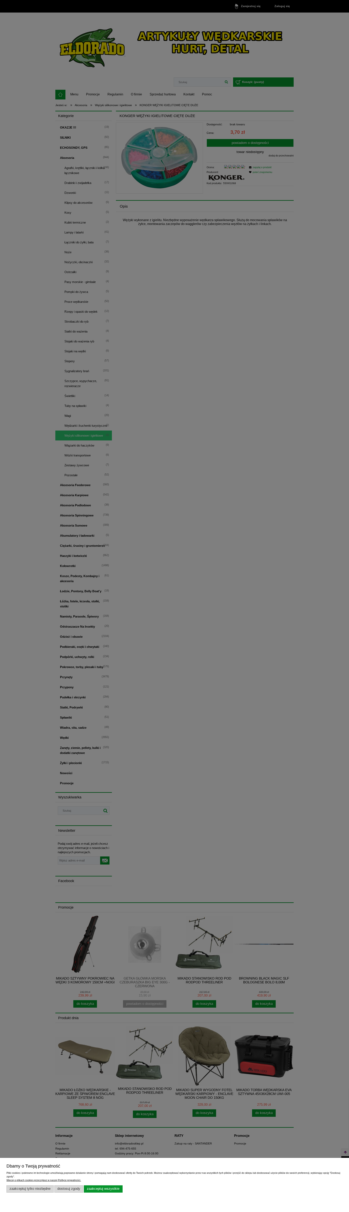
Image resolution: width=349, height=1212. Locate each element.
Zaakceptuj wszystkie (103, 1189)
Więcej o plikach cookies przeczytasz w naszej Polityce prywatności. (43, 1180)
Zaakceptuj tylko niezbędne (29, 1189)
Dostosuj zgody (68, 1189)
